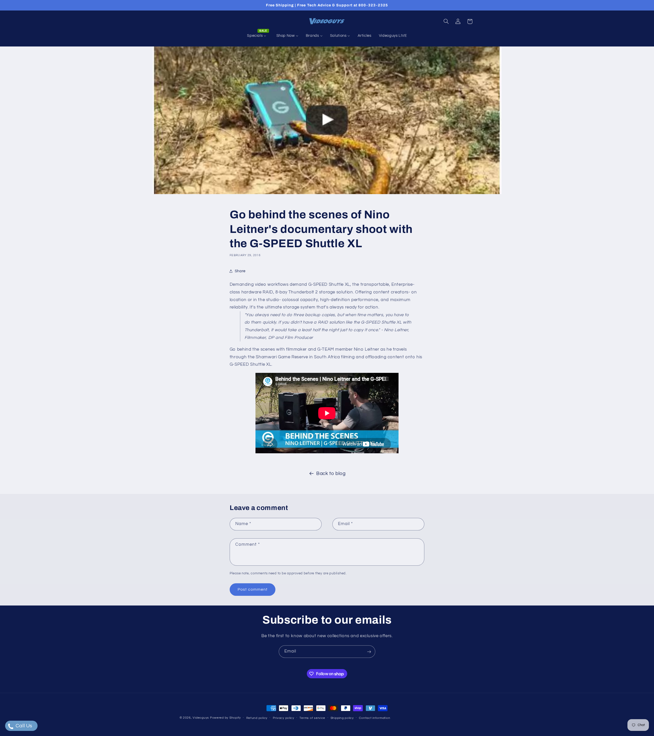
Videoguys (201, 717)
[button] (446, 21)
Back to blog (331, 473)
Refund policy (257, 718)
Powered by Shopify (225, 717)
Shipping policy (342, 718)
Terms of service (312, 718)
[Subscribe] (369, 651)
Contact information (374, 718)
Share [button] (240, 271)
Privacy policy (283, 718)
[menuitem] (258, 35)
